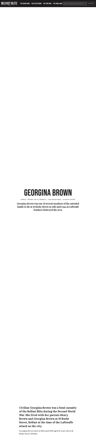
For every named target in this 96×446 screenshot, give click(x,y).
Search (91, 3)
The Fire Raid (47, 3)
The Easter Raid (36, 3)
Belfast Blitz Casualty (37, 199)
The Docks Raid (25, 3)
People (23, 199)
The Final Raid (57, 3)
